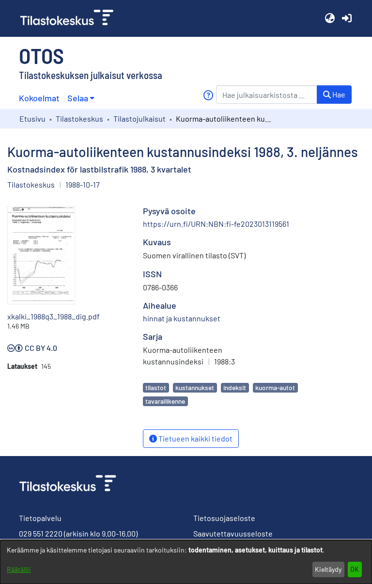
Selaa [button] (77, 98)
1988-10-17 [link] (82, 184)
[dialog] (186, 562)
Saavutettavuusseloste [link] (233, 533)
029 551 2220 (40, 533)
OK (354, 569)
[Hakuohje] (208, 95)
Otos (41, 55)
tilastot (155, 387)
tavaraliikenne (165, 401)
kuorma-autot (275, 387)
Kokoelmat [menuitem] (39, 98)
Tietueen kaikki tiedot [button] (194, 438)
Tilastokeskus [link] (79, 118)
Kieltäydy (328, 569)
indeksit (234, 387)
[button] (329, 18)
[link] (71, 18)
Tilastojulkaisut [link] (139, 118)
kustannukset (194, 387)
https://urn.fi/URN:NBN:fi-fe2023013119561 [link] (216, 223)
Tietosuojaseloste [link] (224, 517)
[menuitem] (80, 98)
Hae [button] (338, 94)
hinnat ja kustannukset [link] (181, 318)
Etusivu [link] (32, 118)
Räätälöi (19, 569)
